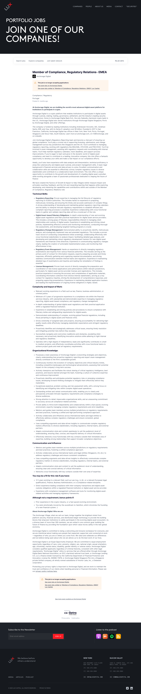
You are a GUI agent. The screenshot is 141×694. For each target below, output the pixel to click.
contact (119, 6)
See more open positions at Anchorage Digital (70, 599)
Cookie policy (75, 618)
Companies (77, 6)
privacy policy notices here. (46, 571)
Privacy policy (66, 618)
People (89, 6)
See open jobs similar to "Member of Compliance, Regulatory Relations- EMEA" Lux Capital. (69, 88)
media (109, 6)
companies (36, 61)
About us (99, 6)
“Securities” (131, 6)
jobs (20, 61)
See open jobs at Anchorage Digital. (50, 85)
